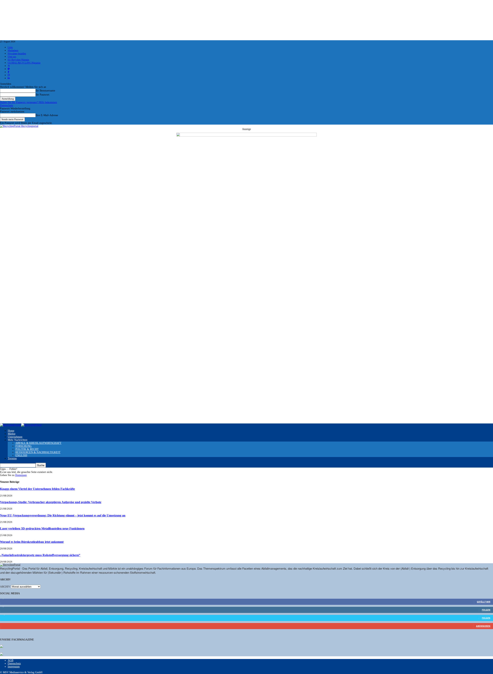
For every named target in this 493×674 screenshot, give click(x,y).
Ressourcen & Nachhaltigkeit (37, 452)
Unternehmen (15, 436)
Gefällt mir (483, 601)
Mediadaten (13, 50)
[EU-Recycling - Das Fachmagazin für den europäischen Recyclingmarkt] (1, 647)
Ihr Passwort (42, 94)
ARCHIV (5, 586)
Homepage (21, 475)
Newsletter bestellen (17, 53)
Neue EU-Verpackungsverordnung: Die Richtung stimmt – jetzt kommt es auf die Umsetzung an (62, 515)
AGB (10, 660)
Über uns (12, 56)
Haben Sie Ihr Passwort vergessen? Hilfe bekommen (28, 102)
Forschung (23, 446)
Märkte (11, 433)
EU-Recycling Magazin (18, 59)
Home (11, 430)
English (21, 455)
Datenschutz (6, 105)
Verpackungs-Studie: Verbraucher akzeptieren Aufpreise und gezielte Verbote (50, 502)
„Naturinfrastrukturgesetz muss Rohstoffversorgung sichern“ (40, 555)
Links (10, 47)
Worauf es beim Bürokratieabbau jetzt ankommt (32, 542)
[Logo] (10, 424)
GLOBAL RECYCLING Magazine (24, 62)
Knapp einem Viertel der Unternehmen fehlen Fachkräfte (37, 489)
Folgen (486, 609)
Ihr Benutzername (45, 90)
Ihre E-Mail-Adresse (47, 115)
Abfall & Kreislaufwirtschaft (38, 443)
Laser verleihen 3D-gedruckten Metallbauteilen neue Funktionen (42, 528)
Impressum (14, 666)
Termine (12, 458)
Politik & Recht (27, 449)
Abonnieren (483, 626)
